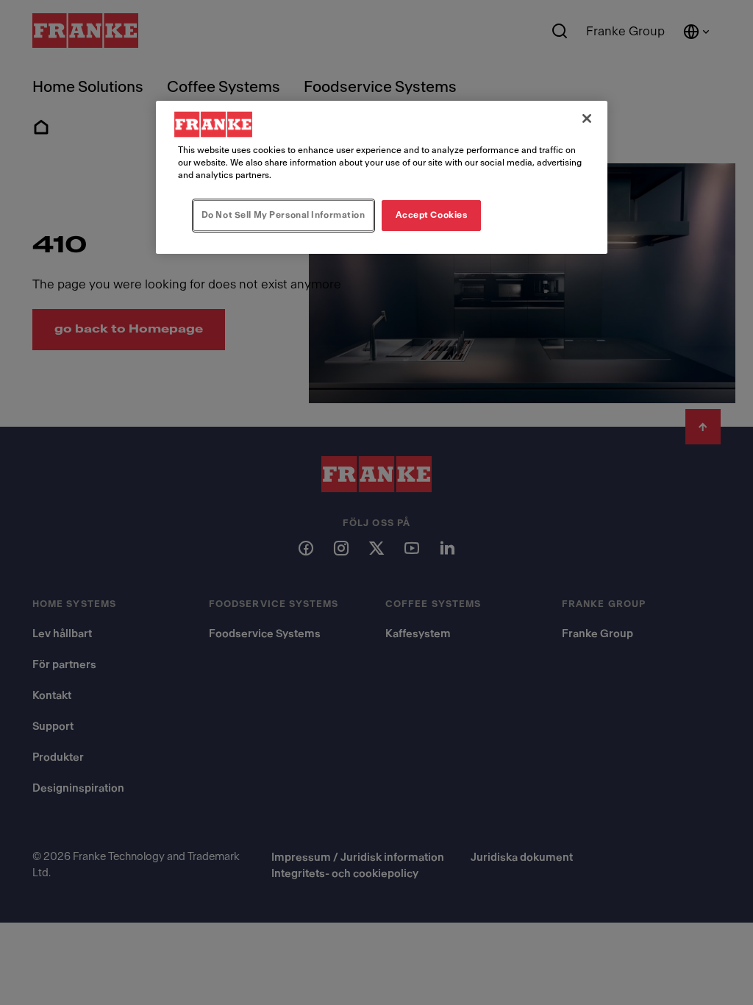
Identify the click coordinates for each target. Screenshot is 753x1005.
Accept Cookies (432, 214)
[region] (381, 177)
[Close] (587, 118)
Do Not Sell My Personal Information (283, 214)
